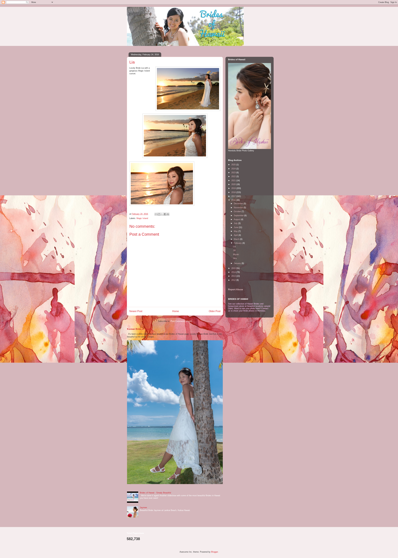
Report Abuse (235, 289)
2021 (233, 180)
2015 (233, 268)
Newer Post (135, 311)
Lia (234, 246)
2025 (233, 164)
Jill (234, 250)
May (236, 231)
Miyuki (236, 254)
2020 (233, 184)
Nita (235, 258)
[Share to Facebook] (165, 214)
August (237, 219)
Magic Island (142, 218)
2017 (233, 196)
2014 (233, 272)
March (237, 239)
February (238, 243)
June (236, 227)
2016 (233, 200)
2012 (233, 280)
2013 (233, 276)
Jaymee (143, 507)
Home (175, 311)
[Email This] (156, 214)
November (239, 207)
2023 (233, 172)
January (238, 263)
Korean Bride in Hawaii (139, 329)
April (236, 235)
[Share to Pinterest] (167, 214)
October (238, 211)
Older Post (214, 311)
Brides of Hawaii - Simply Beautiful (155, 493)
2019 (233, 188)
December (239, 203)
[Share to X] (162, 214)
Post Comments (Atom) (181, 321)
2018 (233, 192)
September (239, 215)
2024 (233, 168)
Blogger (214, 552)
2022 (233, 176)
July (236, 223)
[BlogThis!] (159, 214)
